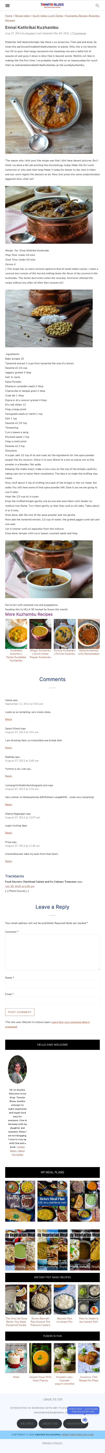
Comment (12, 931)
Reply (8, 719)
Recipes (27, 1423)
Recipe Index (22, 15)
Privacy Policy (52, 1443)
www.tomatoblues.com (78, 1435)
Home (8, 15)
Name (9, 977)
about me (50, 1423)
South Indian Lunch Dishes (48, 15)
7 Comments (79, 33)
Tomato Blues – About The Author (17, 1151)
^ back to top (53, 1399)
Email (9, 994)
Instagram (75, 1423)
